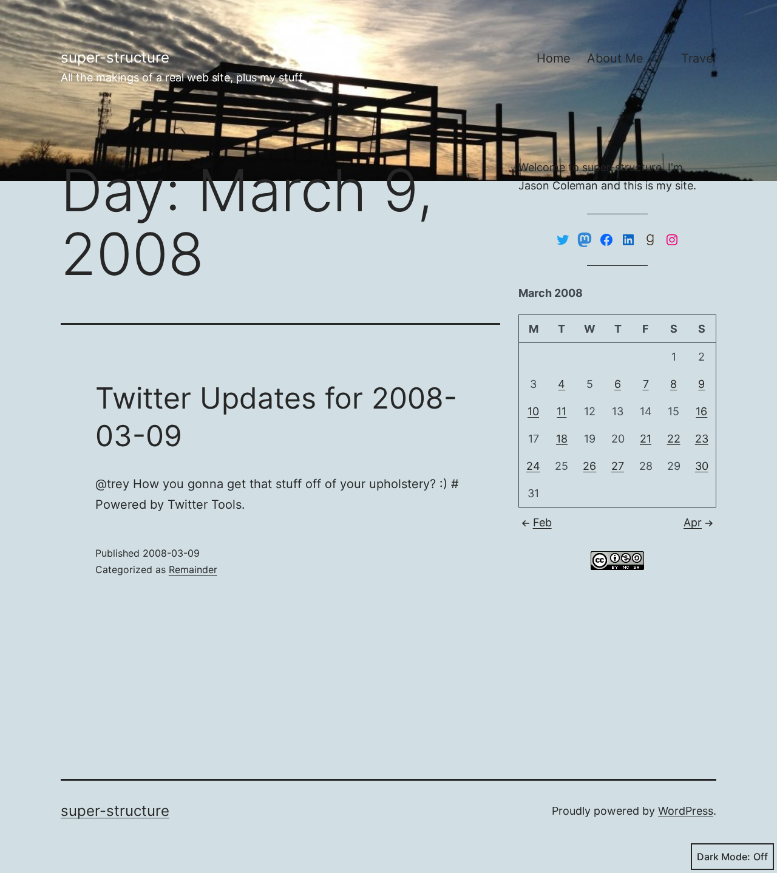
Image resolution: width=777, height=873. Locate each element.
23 (701, 438)
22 (673, 438)
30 (701, 466)
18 (562, 438)
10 (533, 411)
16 (701, 411)
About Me (615, 58)
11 (561, 411)
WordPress (685, 810)
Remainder (193, 569)
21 (645, 438)
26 (589, 466)
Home (554, 58)
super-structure (115, 57)
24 (533, 466)
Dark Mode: (723, 857)
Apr (693, 522)
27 (617, 466)
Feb (542, 522)
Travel (698, 58)
